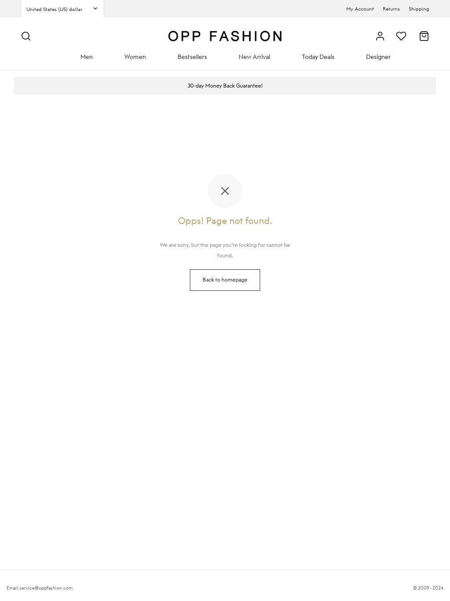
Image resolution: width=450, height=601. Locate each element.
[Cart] (424, 36)
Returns (391, 8)
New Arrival (254, 56)
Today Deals (318, 56)
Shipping (419, 8)
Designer (378, 56)
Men (86, 56)
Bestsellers (192, 56)
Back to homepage (225, 279)
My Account (360, 8)
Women (135, 56)
